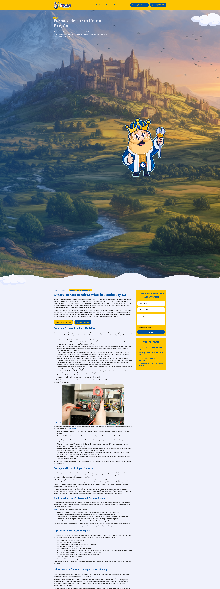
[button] (100, 5)
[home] (62, 5)
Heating (63, 290)
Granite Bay (72, 429)
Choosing (57, 509)
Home (55, 290)
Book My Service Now (139, 5)
